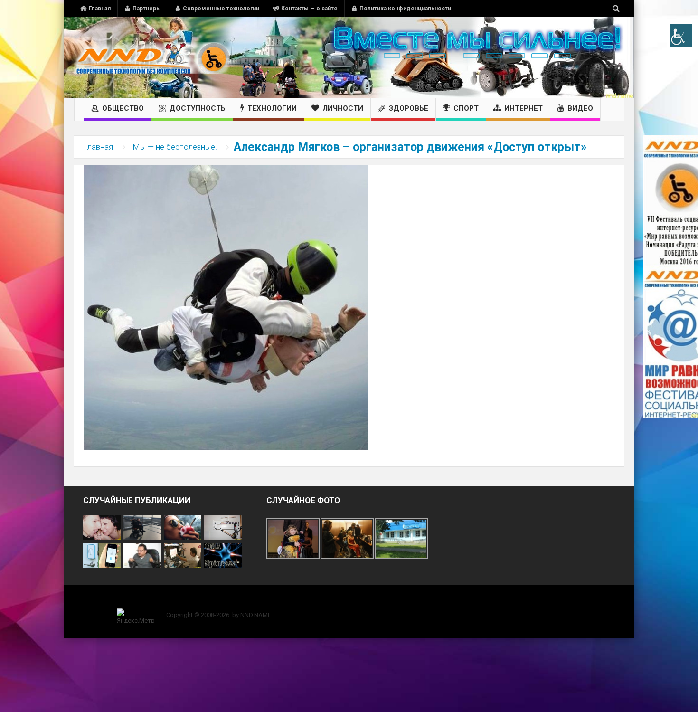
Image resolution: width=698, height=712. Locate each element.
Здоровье (408, 108)
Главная (100, 8)
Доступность (198, 108)
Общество (123, 108)
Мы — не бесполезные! (174, 147)
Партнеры (146, 8)
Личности (342, 108)
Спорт (466, 108)
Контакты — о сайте (309, 8)
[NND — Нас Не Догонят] (152, 57)
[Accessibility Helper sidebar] (681, 35)
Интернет (523, 108)
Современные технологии (221, 8)
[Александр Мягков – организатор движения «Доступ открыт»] (226, 307)
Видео (580, 108)
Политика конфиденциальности (405, 8)
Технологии (272, 108)
